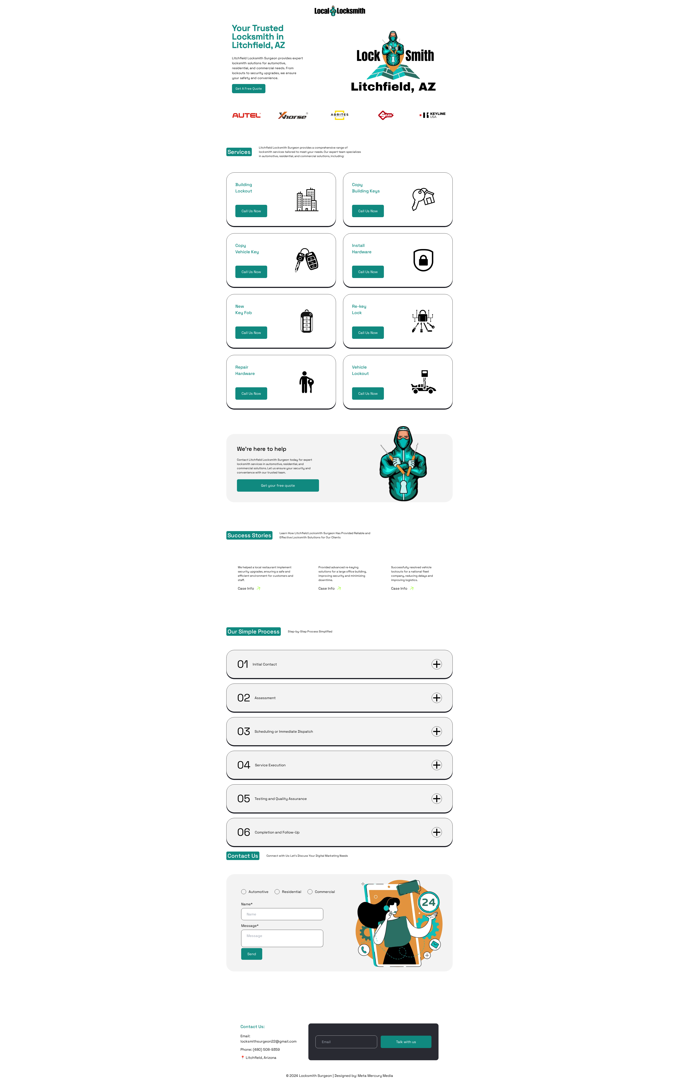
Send (251, 954)
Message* (250, 925)
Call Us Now (251, 211)
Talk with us (406, 1042)
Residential (291, 891)
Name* (247, 904)
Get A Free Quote (249, 88)
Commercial (325, 891)
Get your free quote (278, 485)
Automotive (258, 891)
